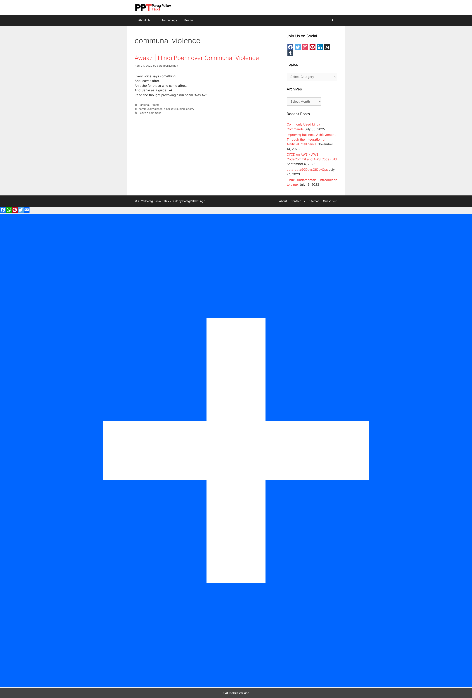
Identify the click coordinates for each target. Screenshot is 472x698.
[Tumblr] (290, 53)
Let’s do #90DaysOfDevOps (307, 169)
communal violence (150, 108)
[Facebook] (290, 47)
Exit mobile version (236, 693)
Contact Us (298, 201)
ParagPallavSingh (193, 201)
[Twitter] (297, 47)
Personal (144, 104)
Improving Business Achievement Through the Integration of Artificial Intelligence (311, 139)
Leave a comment (150, 112)
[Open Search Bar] (332, 20)
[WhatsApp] (9, 212)
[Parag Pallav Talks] (153, 7)
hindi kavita (171, 108)
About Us (144, 20)
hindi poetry (186, 108)
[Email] (27, 212)
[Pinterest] (312, 47)
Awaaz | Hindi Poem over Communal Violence (197, 57)
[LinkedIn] (320, 47)
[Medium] (327, 47)
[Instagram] (305, 47)
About (283, 201)
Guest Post (330, 201)
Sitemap (314, 201)
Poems (188, 20)
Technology (169, 20)
